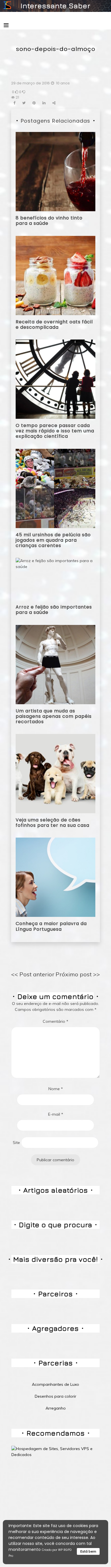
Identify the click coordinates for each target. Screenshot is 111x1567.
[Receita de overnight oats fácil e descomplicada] (55, 274)
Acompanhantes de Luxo (55, 1384)
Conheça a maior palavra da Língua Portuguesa (51, 926)
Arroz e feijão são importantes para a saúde (54, 610)
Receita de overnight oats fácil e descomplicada (54, 324)
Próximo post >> (78, 974)
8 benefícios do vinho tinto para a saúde (49, 221)
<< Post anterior (32, 974)
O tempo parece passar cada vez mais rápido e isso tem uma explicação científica (55, 430)
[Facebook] (14, 103)
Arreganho (56, 1408)
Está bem (88, 1551)
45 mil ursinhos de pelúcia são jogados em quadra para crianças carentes (53, 540)
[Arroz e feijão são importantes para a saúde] (55, 578)
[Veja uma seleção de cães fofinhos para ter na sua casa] (55, 773)
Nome (55, 1088)
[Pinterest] (34, 103)
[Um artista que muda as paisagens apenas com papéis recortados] (55, 664)
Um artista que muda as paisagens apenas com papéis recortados (54, 716)
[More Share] (54, 103)
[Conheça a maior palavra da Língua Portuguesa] (55, 876)
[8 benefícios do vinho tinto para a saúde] (55, 171)
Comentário (55, 1021)
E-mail (55, 1114)
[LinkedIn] (44, 103)
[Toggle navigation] (6, 25)
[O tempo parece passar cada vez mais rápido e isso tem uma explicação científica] (55, 378)
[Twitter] (24, 103)
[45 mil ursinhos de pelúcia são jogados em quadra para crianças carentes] (55, 487)
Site (16, 1142)
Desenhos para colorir (55, 1396)
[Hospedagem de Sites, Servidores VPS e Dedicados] (55, 1451)
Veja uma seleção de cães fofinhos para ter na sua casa (52, 823)
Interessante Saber (55, 5)
